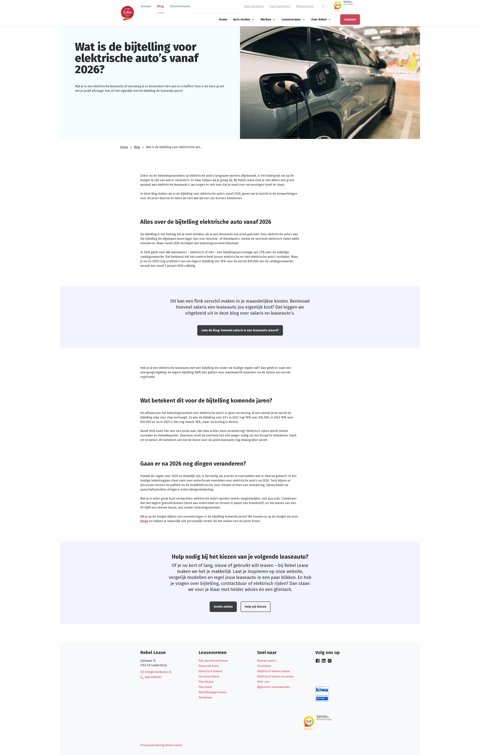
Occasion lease (209, 676)
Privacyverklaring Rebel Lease (161, 745)
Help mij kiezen (255, 606)
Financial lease (209, 666)
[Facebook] (317, 661)
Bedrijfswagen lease (212, 692)
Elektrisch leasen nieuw (273, 671)
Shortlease (206, 681)
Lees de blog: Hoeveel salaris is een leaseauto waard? (240, 330)
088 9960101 (153, 677)
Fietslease (205, 697)
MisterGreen (305, 6)
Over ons (263, 681)
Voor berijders (254, 6)
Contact (350, 19)
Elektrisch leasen (210, 671)
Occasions (264, 666)
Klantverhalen (180, 6)
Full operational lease (213, 660)
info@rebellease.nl (158, 672)
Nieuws (146, 6)
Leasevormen (291, 19)
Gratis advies (223, 606)
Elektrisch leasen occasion (275, 676)
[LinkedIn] (323, 661)
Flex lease (205, 687)
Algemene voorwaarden (273, 687)
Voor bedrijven (280, 6)
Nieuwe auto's (266, 660)
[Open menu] (254, 19)
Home (223, 19)
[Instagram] (329, 661)
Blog (160, 6)
